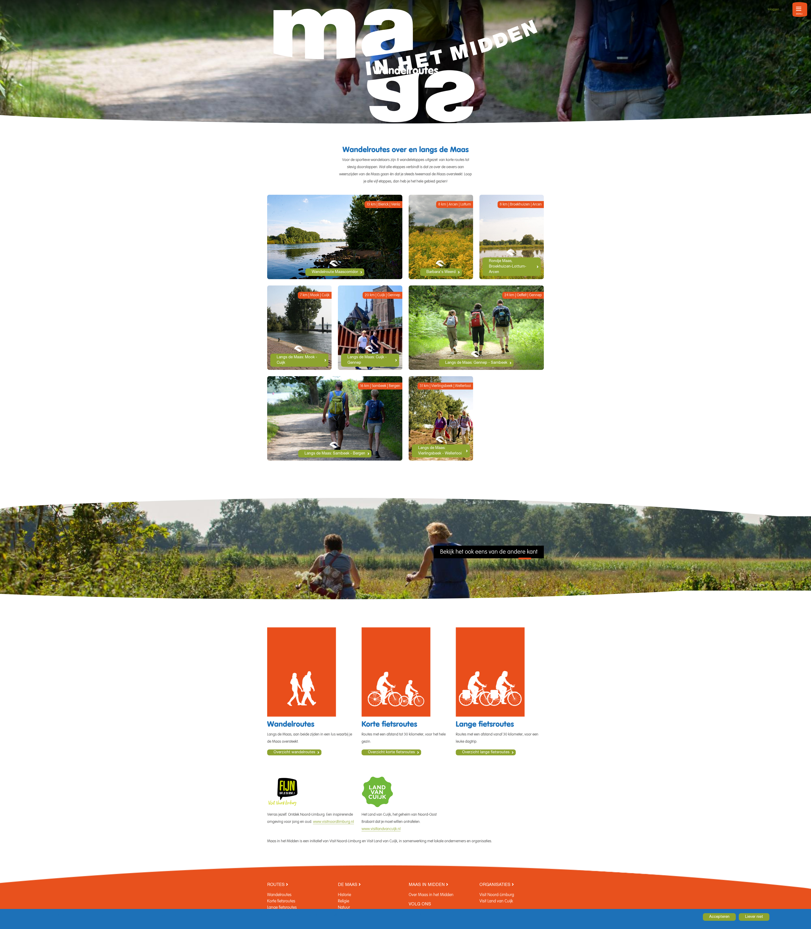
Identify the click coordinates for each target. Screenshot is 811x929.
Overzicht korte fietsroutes (391, 752)
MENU (799, 14)
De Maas (348, 885)
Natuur (344, 907)
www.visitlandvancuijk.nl (381, 829)
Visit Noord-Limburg (496, 895)
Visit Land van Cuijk (496, 901)
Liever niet (754, 917)
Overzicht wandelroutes (294, 752)
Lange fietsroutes (282, 907)
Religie (343, 901)
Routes (276, 885)
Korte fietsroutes (281, 901)
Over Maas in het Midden (431, 895)
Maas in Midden (427, 885)
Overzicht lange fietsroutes (485, 752)
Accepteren (719, 917)
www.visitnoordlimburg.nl (333, 822)
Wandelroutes (279, 895)
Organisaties (495, 885)
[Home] (405, 62)
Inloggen (773, 9)
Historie (344, 895)
